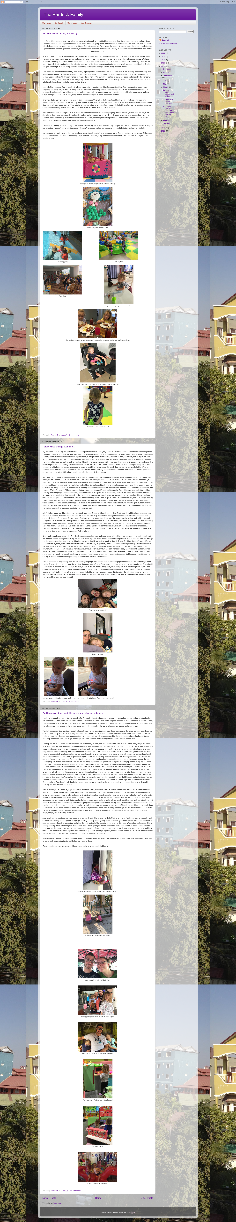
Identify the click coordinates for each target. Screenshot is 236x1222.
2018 (163, 63)
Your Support (86, 23)
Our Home (46, 23)
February (167, 120)
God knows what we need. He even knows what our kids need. (73, 713)
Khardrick (165, 40)
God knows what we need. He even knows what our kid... (168, 111)
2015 (163, 131)
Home (98, 1198)
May (165, 84)
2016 (163, 128)
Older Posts (147, 1198)
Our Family (59, 23)
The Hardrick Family (63, 14)
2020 (163, 56)
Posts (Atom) (58, 1203)
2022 (163, 53)
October (166, 72)
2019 (163, 60)
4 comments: (74, 701)
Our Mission (72, 23)
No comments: (76, 1190)
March (166, 87)
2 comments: (74, 435)
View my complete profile (168, 43)
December (167, 69)
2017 (163, 66)
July (165, 81)
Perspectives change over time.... (59, 446)
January (166, 124)
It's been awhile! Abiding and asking (60, 33)
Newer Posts (49, 1198)
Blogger (132, 1213)
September (167, 75)
